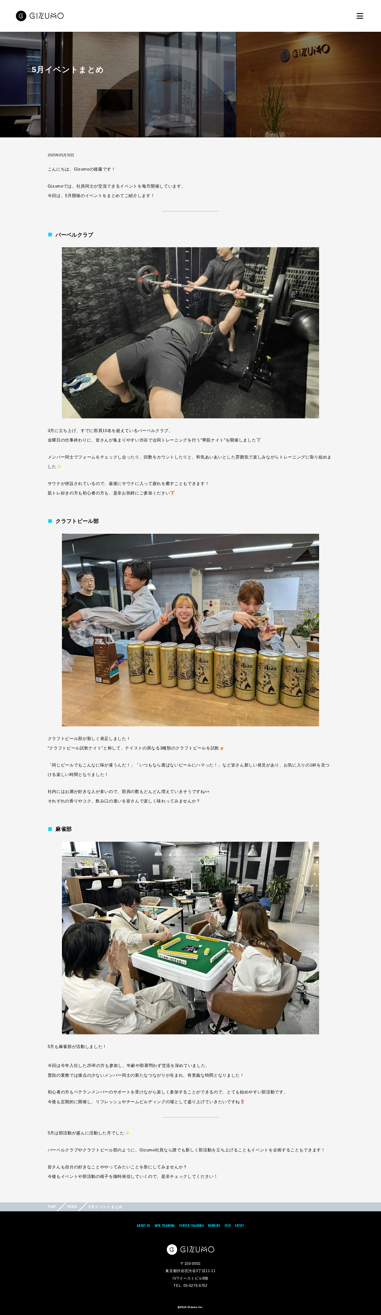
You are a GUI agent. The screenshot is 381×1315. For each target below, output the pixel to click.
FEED (72, 1206)
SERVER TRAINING (191, 1226)
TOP (52, 1206)
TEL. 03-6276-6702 (190, 1286)
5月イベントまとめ (105, 1206)
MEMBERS (214, 1226)
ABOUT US (144, 1226)
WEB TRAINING (165, 1226)
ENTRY (239, 1226)
